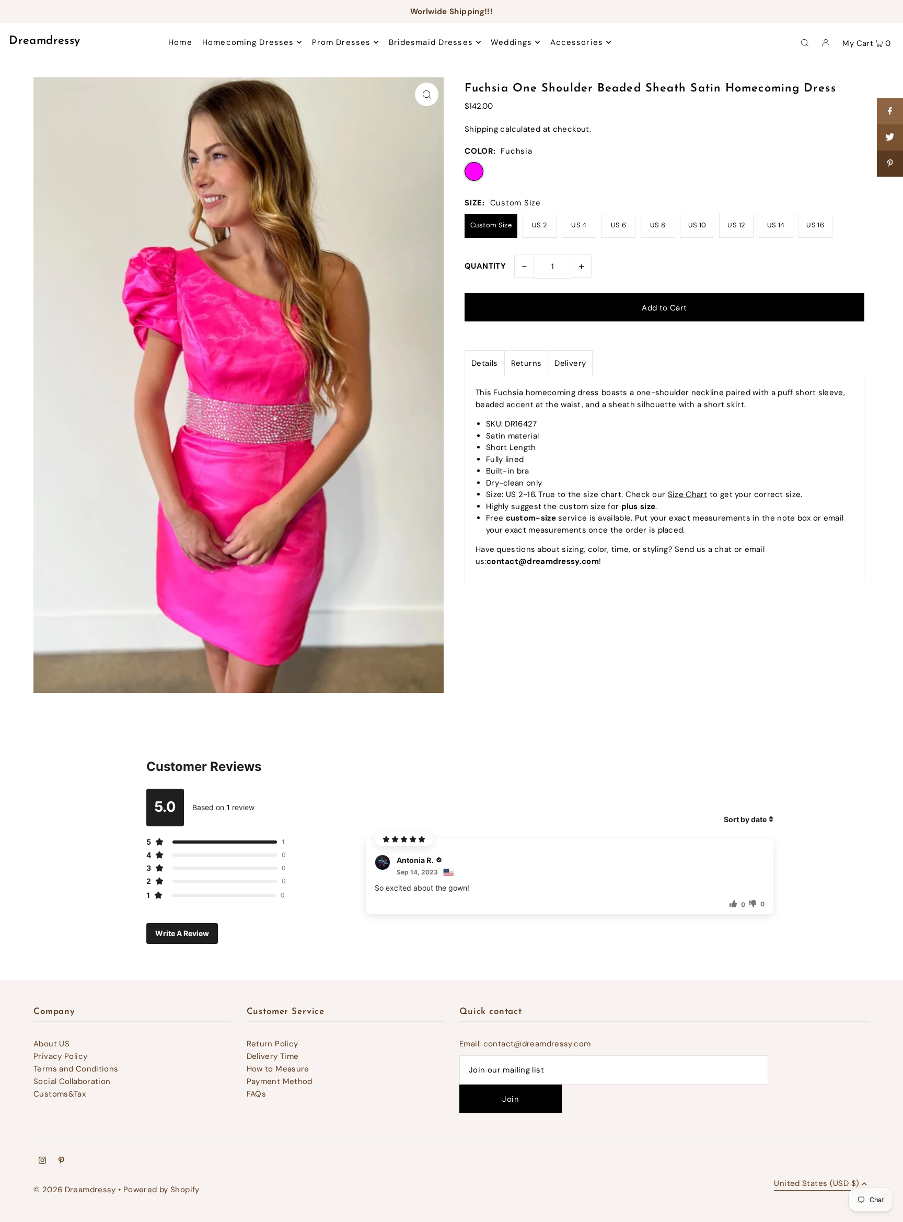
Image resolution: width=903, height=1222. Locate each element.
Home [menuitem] (180, 42)
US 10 (697, 225)
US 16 (815, 225)
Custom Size (491, 225)
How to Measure (278, 1069)
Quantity (485, 266)
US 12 (736, 225)
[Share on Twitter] (890, 137)
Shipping (481, 129)
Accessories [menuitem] (576, 42)
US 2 (540, 225)
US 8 (658, 225)
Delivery (570, 363)
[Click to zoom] (426, 94)
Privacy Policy (60, 1056)
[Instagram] (42, 1161)
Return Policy (272, 1044)
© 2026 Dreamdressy (74, 1189)
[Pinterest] (61, 1161)
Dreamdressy (44, 41)
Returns (526, 363)
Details (484, 363)
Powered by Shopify (161, 1189)
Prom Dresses (341, 42)
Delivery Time (273, 1056)
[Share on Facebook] (890, 111)
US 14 (776, 225)
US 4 (579, 225)
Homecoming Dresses (248, 42)
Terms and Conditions (76, 1069)
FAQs (257, 1094)
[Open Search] (805, 42)
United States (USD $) (816, 1184)
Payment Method (279, 1081)
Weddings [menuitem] (511, 42)
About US (51, 1044)
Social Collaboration (72, 1081)
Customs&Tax (59, 1094)
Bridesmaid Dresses (431, 42)
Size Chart (688, 494)
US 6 (619, 225)
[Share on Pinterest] (890, 164)
